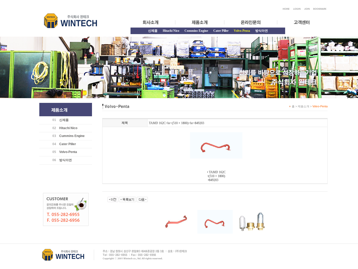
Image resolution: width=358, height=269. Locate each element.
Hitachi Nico (171, 31)
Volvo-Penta (68, 152)
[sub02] (199, 90)
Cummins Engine (196, 31)
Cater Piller (221, 31)
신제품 (153, 31)
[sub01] (188, 90)
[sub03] (210, 90)
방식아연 (261, 31)
